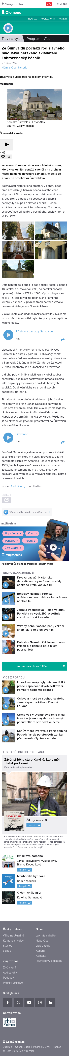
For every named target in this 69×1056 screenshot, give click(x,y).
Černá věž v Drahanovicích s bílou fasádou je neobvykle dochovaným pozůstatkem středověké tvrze (41, 718)
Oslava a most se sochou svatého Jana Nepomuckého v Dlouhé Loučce (40, 702)
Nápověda (42, 940)
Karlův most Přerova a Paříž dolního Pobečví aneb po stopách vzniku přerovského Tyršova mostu (42, 734)
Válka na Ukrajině (13, 935)
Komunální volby (13, 940)
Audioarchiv (48, 19)
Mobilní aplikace (13, 982)
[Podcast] (3, 157)
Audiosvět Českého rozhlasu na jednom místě (27, 564)
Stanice (7, 945)
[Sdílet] (9, 157)
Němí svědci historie (14, 67)
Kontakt (41, 955)
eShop (7, 950)
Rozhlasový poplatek (49, 960)
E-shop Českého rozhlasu (23, 752)
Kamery (63, 19)
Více (49, 39)
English (57, 1047)
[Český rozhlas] (12, 4)
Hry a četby (11, 533)
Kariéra (40, 950)
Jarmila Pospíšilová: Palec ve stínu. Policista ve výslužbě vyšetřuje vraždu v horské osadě (41, 613)
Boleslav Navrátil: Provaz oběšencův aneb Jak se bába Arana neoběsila (42, 597)
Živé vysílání (12, 548)
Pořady (29, 540)
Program (32, 19)
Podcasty (9, 977)
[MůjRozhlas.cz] (6, 84)
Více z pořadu (14, 677)
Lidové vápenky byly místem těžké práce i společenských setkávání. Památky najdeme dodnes (41, 686)
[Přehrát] (6, 144)
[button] (62, 339)
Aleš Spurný (18, 486)
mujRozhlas (9, 523)
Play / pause (8, 335)
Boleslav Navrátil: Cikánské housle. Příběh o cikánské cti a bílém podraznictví (41, 645)
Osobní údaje (22, 1047)
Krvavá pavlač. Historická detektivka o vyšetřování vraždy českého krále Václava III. (39, 581)
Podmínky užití (41, 1047)
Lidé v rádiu (43, 945)
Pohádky (10, 540)
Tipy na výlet (12, 39)
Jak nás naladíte (46, 935)
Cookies (7, 1047)
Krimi (31, 533)
